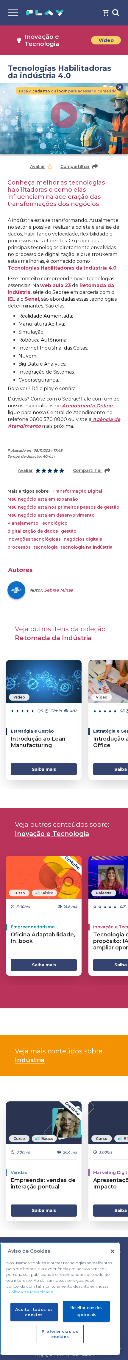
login (62, 91)
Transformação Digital (77, 491)
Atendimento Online (87, 406)
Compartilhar (75, 166)
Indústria (30, 1060)
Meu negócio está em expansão (42, 499)
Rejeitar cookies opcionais (86, 1311)
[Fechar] (112, 1251)
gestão (69, 531)
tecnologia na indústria (87, 547)
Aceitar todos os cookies (34, 1312)
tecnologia (46, 547)
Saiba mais (44, 769)
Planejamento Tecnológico (37, 523)
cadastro (41, 91)
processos (19, 547)
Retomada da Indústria (53, 638)
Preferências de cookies (60, 1334)
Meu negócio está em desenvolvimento (51, 515)
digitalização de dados (32, 531)
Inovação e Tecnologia (52, 833)
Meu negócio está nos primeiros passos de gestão (63, 507)
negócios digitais (83, 539)
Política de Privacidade (31, 1291)
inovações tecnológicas (34, 539)
